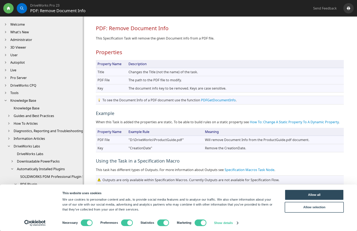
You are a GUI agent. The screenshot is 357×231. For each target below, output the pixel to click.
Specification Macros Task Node (249, 170)
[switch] (127, 222)
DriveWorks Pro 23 (45, 5)
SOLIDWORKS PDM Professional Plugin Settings (57, 176)
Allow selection (314, 207)
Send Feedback (325, 8)
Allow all (314, 194)
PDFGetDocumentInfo (218, 100)
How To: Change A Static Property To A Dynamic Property (294, 122)
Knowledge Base (26, 108)
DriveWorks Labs (30, 154)
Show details (223, 223)
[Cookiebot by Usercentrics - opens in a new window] (35, 223)
